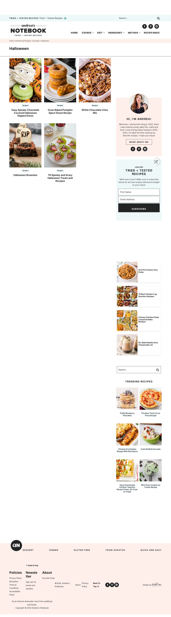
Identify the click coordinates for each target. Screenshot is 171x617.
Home (74, 32)
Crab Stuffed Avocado (151, 449)
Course (86, 32)
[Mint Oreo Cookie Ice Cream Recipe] (151, 480)
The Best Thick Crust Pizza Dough (150, 414)
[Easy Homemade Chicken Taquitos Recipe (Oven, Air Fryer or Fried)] (127, 480)
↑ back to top (32, 565)
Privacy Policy (15, 578)
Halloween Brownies (25, 175)
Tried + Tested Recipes (36, 18)
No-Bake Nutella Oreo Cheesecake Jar (148, 343)
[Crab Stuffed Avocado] (151, 444)
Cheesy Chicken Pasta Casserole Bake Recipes (148, 319)
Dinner (53, 550)
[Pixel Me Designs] (157, 585)
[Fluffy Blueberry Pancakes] (127, 408)
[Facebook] (144, 26)
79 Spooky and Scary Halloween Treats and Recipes (60, 178)
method (133, 32)
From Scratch (115, 550)
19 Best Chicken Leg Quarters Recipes (147, 295)
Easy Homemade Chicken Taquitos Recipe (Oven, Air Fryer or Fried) (127, 488)
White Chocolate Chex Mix (95, 111)
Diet (99, 32)
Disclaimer (13, 581)
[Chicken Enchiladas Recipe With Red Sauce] (127, 444)
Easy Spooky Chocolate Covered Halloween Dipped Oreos (25, 113)
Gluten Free (82, 550)
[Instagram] (156, 26)
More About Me (139, 142)
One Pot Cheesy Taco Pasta (148, 271)
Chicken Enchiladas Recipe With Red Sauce (127, 450)
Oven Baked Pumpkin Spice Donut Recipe (60, 111)
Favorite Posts (48, 578)
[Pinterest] (150, 26)
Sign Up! (29, 582)
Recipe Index (152, 32)
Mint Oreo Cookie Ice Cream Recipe (150, 486)
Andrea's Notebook (28, 30)
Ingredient (115, 32)
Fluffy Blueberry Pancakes (127, 414)
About (78, 585)
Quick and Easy (151, 550)
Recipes (25, 105)
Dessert (25, 171)
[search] (158, 18)
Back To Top (96, 585)
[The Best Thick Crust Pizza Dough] (151, 408)
